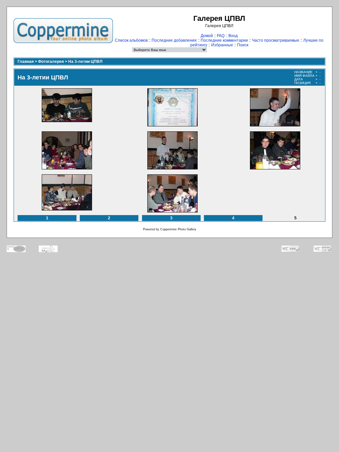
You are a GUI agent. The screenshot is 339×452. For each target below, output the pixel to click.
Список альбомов (131, 40)
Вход (233, 35)
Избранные (222, 45)
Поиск (242, 45)
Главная (26, 61)
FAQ (220, 35)
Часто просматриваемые (275, 40)
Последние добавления (174, 40)
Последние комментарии (224, 40)
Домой (207, 35)
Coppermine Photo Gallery (178, 229)
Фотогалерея (51, 61)
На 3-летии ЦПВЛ (85, 61)
